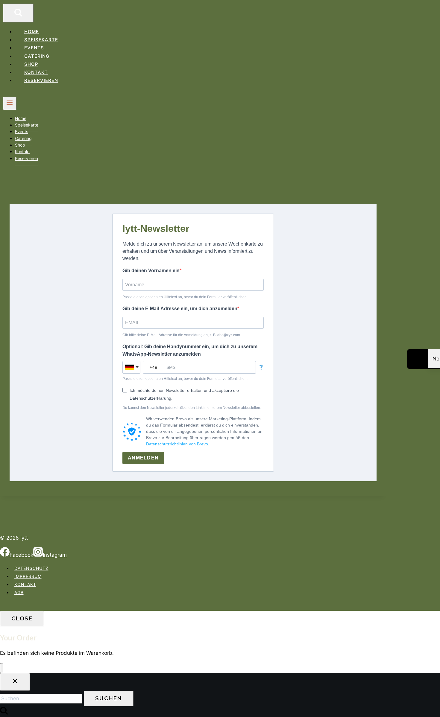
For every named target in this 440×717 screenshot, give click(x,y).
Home (31, 31)
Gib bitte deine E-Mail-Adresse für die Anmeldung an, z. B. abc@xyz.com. (181, 335)
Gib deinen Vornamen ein (151, 270)
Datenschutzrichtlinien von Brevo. (177, 444)
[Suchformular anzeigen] (18, 13)
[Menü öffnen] (9, 103)
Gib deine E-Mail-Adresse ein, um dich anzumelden (179, 308)
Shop (31, 64)
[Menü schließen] (1, 668)
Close (22, 618)
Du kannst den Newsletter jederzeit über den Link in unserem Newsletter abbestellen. (191, 408)
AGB (19, 592)
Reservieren (41, 80)
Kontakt (36, 72)
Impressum (28, 576)
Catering (36, 56)
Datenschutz (31, 568)
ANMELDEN (143, 457)
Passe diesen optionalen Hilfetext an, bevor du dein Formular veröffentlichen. (185, 297)
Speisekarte (41, 39)
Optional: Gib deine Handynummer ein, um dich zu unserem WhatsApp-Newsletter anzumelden (189, 350)
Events (34, 48)
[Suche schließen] (15, 682)
